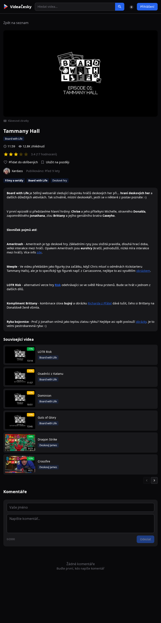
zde (39, 252)
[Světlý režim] (131, 7)
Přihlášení (147, 7)
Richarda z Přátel (100, 303)
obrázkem (143, 271)
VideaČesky (20, 6)
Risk (58, 285)
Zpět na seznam (16, 22)
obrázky (141, 322)
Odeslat (145, 539)
